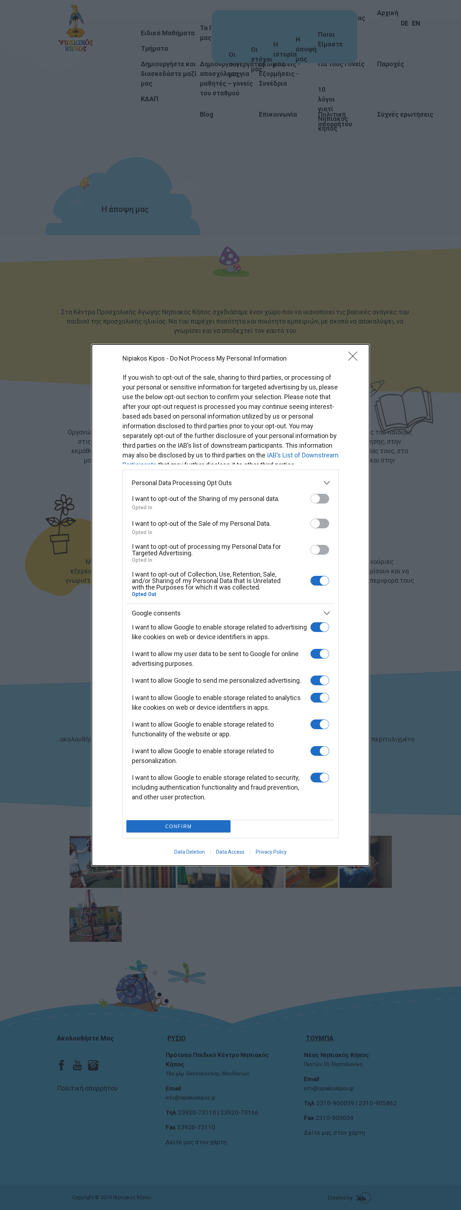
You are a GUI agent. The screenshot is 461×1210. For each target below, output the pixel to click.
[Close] (355, 358)
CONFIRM (178, 826)
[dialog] (230, 605)
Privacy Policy (271, 852)
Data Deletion (189, 852)
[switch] (319, 499)
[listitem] (230, 483)
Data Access (230, 852)
